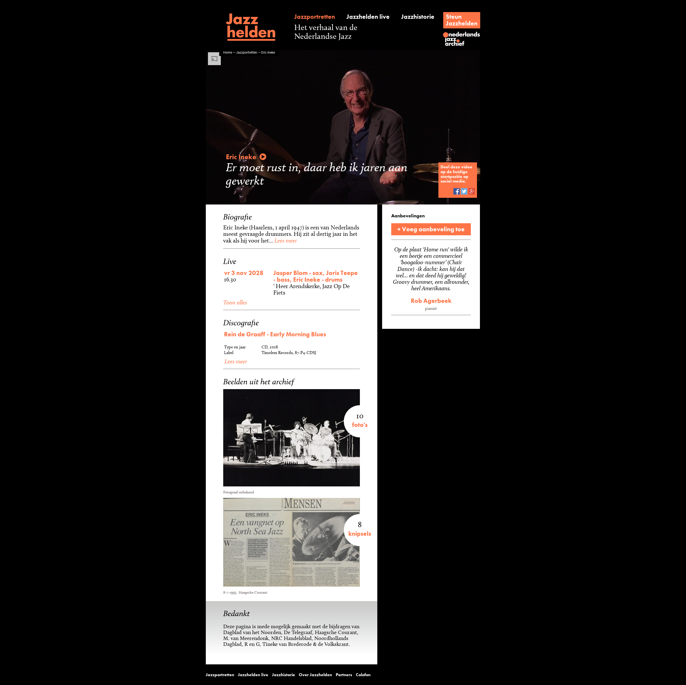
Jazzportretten (314, 16)
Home (227, 52)
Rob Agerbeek (431, 301)
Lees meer (285, 240)
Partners (344, 674)
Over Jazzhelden (315, 674)
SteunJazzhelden (462, 20)
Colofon (363, 674)
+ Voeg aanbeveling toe (431, 229)
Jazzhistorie (417, 16)
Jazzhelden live (368, 16)
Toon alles (235, 302)
